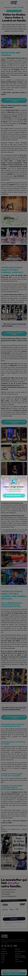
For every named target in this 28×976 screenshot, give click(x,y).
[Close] (24, 477)
